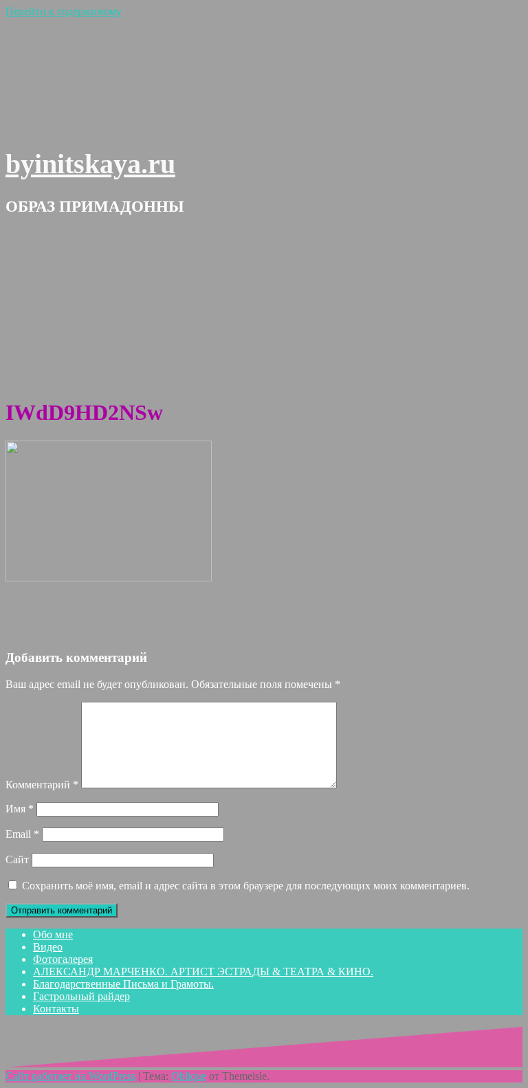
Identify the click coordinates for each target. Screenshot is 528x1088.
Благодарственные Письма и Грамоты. (123, 984)
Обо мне (53, 934)
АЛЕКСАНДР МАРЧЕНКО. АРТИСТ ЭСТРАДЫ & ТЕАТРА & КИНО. (203, 971)
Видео (48, 947)
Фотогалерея (63, 959)
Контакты (56, 1008)
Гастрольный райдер (81, 996)
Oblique (188, 1076)
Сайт (17, 859)
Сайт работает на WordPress (70, 1076)
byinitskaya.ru (90, 163)
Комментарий (42, 784)
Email (22, 834)
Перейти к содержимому (64, 11)
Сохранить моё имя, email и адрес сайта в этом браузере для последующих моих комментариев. (246, 885)
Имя (20, 808)
